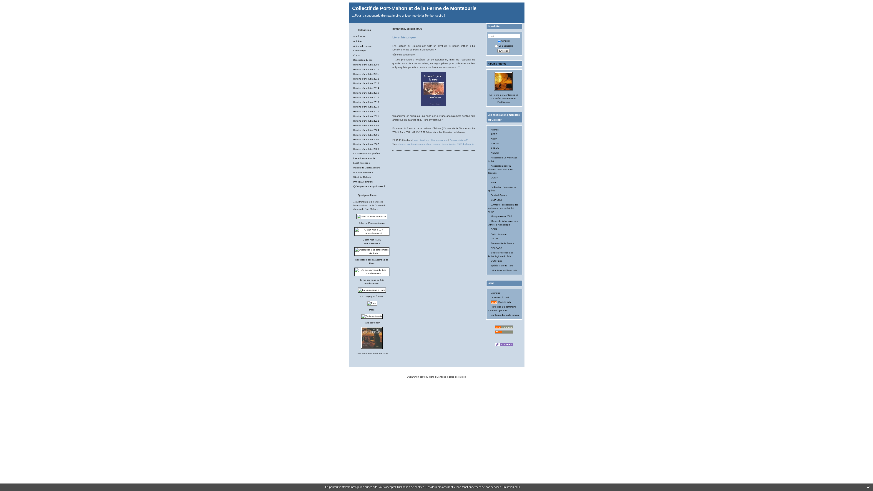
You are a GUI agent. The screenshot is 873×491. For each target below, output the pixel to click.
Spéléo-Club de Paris (502, 265)
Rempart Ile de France (502, 243)
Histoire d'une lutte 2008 (366, 149)
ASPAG (495, 148)
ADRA (494, 139)
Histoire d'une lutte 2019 (366, 106)
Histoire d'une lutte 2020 (366, 111)
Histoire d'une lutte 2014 (366, 88)
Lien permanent (439, 140)
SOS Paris (496, 261)
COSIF (494, 177)
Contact (357, 55)
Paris (371, 309)
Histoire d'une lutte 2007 (366, 144)
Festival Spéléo (499, 195)
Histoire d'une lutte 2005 (366, 135)
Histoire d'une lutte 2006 (366, 139)
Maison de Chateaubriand (367, 167)
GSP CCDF (497, 200)
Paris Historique (499, 234)
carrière (437, 144)
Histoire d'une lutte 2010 (366, 69)
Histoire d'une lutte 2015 (366, 93)
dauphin (469, 144)
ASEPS (495, 143)
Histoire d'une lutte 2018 (366, 102)
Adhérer (357, 41)
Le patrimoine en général (366, 153)
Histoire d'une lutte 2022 (366, 121)
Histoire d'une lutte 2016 (366, 97)
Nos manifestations (363, 172)
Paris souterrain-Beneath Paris (372, 353)
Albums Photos (497, 63)
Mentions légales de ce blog (451, 377)
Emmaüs (495, 293)
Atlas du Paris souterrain (372, 223)
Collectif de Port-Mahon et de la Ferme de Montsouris (414, 8)
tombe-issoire (449, 144)
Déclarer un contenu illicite (420, 377)
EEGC (494, 182)
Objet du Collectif (362, 177)
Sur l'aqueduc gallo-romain (505, 315)
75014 (460, 144)
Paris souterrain (372, 322)
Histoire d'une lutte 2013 (366, 83)
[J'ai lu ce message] (868, 487)
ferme (402, 144)
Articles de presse (362, 46)
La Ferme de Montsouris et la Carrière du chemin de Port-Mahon (503, 98)
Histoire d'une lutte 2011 (366, 74)
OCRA (494, 229)
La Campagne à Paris (371, 296)
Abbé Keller (359, 36)
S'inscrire (506, 41)
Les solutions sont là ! (364, 158)
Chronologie (359, 50)
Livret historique (361, 163)
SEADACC (496, 248)
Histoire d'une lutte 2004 (366, 130)
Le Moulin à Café (500, 297)
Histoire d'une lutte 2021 (366, 116)
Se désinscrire (506, 46)
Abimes (495, 129)
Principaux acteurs (363, 181)
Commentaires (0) (459, 140)
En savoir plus (511, 487)
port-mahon (425, 144)
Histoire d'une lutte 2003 (366, 125)
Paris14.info (504, 302)
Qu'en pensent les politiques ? (369, 186)
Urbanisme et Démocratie (504, 270)
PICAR (494, 238)
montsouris (412, 144)
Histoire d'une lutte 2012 (366, 79)
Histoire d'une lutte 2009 (366, 64)
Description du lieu (363, 60)
